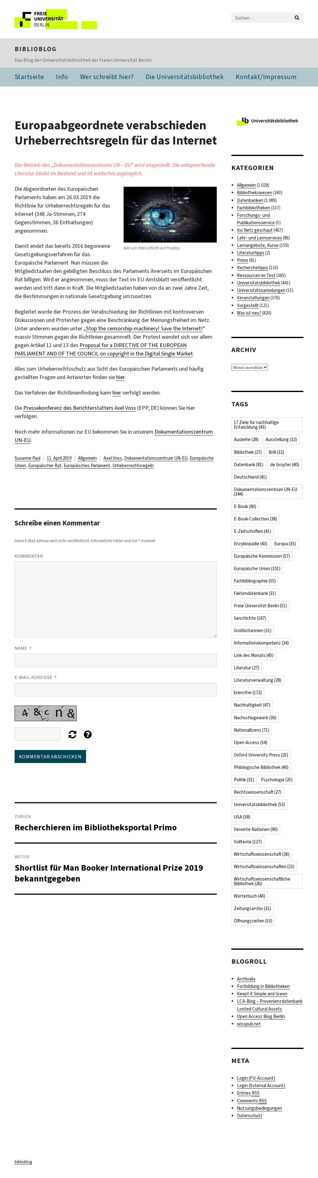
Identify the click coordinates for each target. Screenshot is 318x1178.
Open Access (250, 742)
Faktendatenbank (255, 593)
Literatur (246, 668)
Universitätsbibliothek (258, 283)
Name (23, 648)
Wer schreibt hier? (107, 76)
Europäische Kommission (262, 556)
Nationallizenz (251, 730)
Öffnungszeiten (253, 921)
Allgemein (87, 458)
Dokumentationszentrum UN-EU (156, 458)
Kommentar (29, 556)
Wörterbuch (249, 896)
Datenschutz (249, 1116)
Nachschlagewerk (255, 718)
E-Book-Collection (255, 519)
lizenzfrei (248, 692)
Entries (248, 1093)
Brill (276, 452)
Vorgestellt (248, 305)
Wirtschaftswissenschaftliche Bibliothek (262, 881)
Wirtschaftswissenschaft (261, 854)
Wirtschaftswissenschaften (264, 866)
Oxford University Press (261, 755)
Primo (242, 260)
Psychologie (277, 780)
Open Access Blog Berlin (261, 1016)
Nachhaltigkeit (252, 705)
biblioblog (36, 49)
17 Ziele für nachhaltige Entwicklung (256, 424)
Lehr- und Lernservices (259, 238)
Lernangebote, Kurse (258, 245)
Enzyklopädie (250, 544)
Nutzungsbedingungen (259, 1108)
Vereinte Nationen (256, 829)
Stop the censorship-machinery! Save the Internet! (144, 328)
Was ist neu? (249, 313)
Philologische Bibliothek (261, 767)
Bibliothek (248, 452)
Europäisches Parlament (87, 465)
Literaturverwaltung (257, 680)
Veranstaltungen (253, 298)
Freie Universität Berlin (260, 606)
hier (120, 377)
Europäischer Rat (44, 465)
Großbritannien (252, 630)
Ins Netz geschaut (255, 230)
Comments (252, 1101)
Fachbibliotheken (253, 208)
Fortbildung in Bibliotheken (263, 986)
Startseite (29, 76)
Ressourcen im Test (256, 275)
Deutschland (250, 477)
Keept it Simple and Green (262, 994)
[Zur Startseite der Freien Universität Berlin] (56, 19)
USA (242, 817)
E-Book (245, 506)
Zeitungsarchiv (252, 908)
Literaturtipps (250, 253)
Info (62, 76)
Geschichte (250, 618)
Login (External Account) (261, 1085)
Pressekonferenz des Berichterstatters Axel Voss (79, 408)
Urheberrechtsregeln (133, 465)
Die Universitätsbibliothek (185, 76)
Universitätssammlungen (261, 290)
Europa (285, 544)
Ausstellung (281, 439)
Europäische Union (257, 568)
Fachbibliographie (255, 581)
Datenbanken (250, 200)
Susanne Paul (27, 458)
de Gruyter (284, 465)
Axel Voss (112, 458)
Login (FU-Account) (256, 1078)
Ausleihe (246, 439)
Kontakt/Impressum (266, 76)
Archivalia (246, 979)
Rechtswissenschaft (257, 792)
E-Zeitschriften (252, 531)
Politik (244, 780)
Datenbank (248, 465)
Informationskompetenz (261, 643)
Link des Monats (254, 655)
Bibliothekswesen (254, 193)
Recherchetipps (252, 268)
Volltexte (248, 842)
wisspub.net (249, 1024)
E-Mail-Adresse (36, 677)
